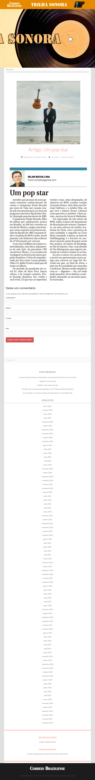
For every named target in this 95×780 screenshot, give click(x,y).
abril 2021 (47, 555)
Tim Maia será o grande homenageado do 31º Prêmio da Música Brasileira (47, 389)
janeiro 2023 (47, 473)
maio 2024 (47, 418)
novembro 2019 (47, 621)
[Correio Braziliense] (16, 4)
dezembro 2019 (47, 617)
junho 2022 (47, 500)
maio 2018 (47, 692)
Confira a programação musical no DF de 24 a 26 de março (47, 754)
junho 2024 (47, 414)
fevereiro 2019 (47, 656)
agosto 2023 (47, 445)
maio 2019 (47, 645)
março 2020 (47, 606)
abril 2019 (47, 649)
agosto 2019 (47, 633)
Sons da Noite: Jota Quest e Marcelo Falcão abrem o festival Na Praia (47, 393)
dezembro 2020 (47, 570)
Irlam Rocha (55, 157)
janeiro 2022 (47, 519)
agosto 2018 (47, 680)
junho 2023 (47, 453)
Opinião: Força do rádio (47, 381)
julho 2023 (47, 449)
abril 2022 (47, 508)
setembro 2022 (47, 488)
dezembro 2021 (47, 523)
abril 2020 (47, 602)
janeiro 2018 (47, 707)
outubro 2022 (47, 484)
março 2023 (47, 465)
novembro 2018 (47, 668)
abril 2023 (47, 461)
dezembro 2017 (47, 711)
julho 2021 (47, 543)
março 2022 (47, 512)
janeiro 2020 (47, 613)
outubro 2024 (47, 410)
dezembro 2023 (47, 430)
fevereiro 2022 (47, 516)
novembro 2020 (47, 574)
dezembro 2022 (47, 476)
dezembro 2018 (47, 664)
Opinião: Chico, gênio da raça (47, 385)
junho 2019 (47, 641)
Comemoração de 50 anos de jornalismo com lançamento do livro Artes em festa (47, 377)
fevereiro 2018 (47, 703)
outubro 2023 (47, 437)
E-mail (9, 318)
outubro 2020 (47, 578)
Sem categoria (69, 157)
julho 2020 (47, 590)
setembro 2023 (47, 441)
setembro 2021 (47, 535)
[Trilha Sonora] (57, 4)
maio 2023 (47, 457)
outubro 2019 (47, 625)
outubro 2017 (47, 719)
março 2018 (47, 699)
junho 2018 (47, 688)
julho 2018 (47, 684)
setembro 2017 (47, 723)
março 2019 (47, 652)
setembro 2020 (47, 582)
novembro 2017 (47, 715)
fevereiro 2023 (47, 469)
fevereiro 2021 (47, 562)
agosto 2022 (47, 492)
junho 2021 (47, 547)
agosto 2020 (47, 586)
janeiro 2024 (47, 426)
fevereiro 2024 (47, 422)
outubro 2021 (47, 531)
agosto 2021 (47, 539)
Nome (8, 308)
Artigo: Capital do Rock (47, 742)
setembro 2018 (47, 676)
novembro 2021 (47, 527)
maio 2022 (47, 504)
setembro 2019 (47, 629)
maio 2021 (47, 551)
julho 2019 (47, 637)
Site (7, 328)
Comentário (11, 298)
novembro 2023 (47, 433)
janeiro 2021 (47, 566)
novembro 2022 (47, 480)
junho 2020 (47, 594)
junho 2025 (47, 406)
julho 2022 (47, 496)
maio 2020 (47, 598)
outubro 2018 (47, 672)
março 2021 (47, 559)
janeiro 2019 (47, 660)
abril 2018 (47, 695)
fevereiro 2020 (47, 609)
